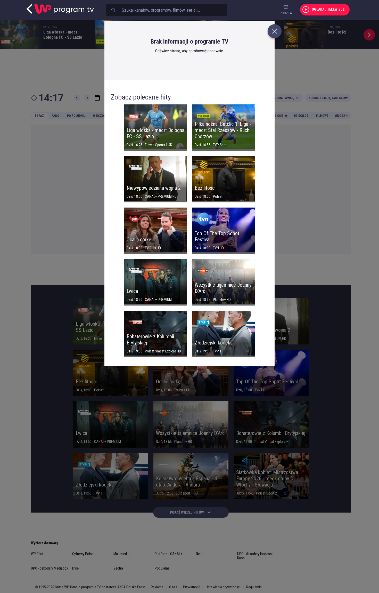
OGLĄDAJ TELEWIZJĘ (328, 9)
